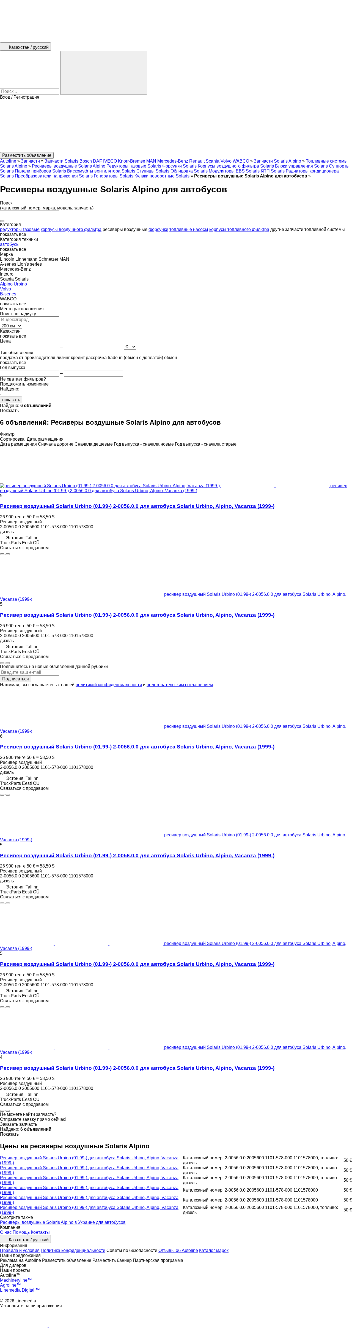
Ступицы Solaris (152, 171)
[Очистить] (2, 221)
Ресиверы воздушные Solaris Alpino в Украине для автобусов (63, 1222)
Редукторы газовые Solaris (133, 166)
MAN (151, 161)
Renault (197, 161)
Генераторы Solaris (113, 176)
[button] (176, 126)
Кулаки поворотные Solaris (161, 176)
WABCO (241, 161)
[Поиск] (103, 73)
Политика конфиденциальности (73, 1250)
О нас (6, 1232)
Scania (212, 161)
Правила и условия (20, 1250)
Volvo (226, 161)
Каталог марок (214, 1250)
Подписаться (15, 679)
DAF (97, 161)
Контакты (40, 1232)
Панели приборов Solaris (40, 171)
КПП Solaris (273, 171)
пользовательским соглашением (180, 684)
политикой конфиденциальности (109, 684)
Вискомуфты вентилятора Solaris (101, 171)
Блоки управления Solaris (301, 166)
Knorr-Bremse (131, 161)
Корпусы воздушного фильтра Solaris (236, 166)
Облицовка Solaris (189, 171)
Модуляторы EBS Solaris (234, 171)
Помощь (21, 1232)
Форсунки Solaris (179, 166)
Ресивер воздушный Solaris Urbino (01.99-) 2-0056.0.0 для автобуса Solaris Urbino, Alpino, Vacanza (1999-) (137, 506)
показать (11, 399)
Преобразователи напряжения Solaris (54, 176)
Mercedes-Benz (172, 161)
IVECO (110, 161)
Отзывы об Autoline (178, 1250)
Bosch (85, 161)
